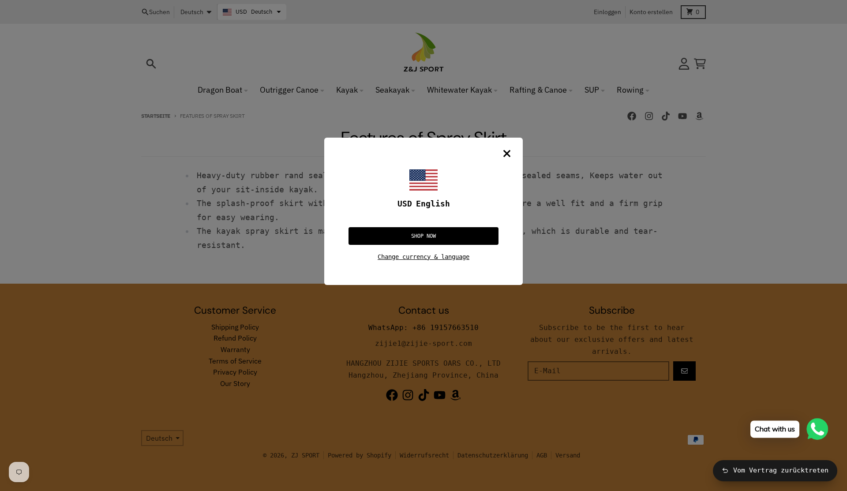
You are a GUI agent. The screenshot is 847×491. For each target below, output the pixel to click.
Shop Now (423, 236)
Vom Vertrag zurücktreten (780, 470)
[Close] (506, 153)
